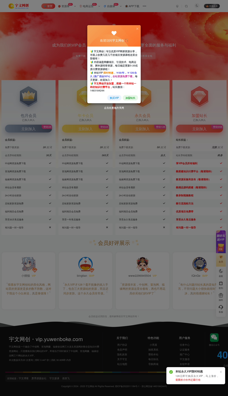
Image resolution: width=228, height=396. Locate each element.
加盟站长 (130, 97)
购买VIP (114, 97)
